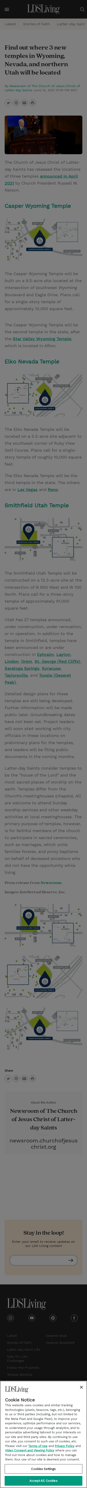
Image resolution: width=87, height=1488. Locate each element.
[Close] (81, 1387)
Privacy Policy (64, 1446)
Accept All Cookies (43, 1480)
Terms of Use (38, 1446)
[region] (43, 1434)
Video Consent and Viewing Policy (29, 1450)
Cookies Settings (43, 1469)
